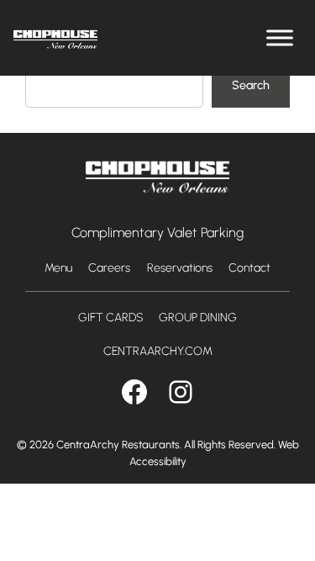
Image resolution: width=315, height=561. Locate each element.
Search (251, 85)
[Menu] (279, 37)
